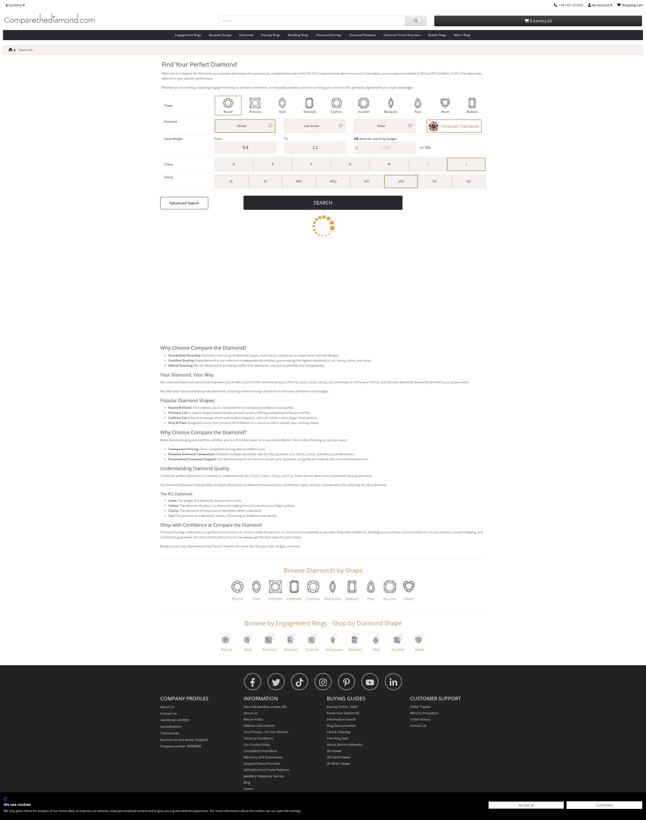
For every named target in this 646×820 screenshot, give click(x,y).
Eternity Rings (270, 35)
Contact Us (168, 713)
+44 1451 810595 (571, 5)
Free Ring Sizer (337, 738)
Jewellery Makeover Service (264, 776)
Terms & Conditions (258, 738)
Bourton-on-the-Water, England (184, 739)
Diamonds (246, 35)
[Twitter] (276, 682)
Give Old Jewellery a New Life (265, 706)
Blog (247, 782)
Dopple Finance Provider (262, 763)
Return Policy (253, 719)
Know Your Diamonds (343, 713)
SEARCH (323, 202)
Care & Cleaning (338, 732)
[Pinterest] (346, 682)
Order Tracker (420, 706)
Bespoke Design (220, 35)
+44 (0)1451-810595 (174, 720)
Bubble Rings (437, 35)
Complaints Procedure (260, 751)
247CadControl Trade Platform (266, 769)
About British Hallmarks (344, 744)
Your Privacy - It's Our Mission (266, 732)
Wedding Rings (298, 35)
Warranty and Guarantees (263, 757)
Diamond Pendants (362, 35)
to (286, 139)
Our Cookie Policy (257, 744)
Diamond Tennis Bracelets (402, 35)
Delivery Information (259, 725)
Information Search (341, 719)
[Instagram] (323, 682)
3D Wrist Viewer (338, 763)
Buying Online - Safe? (342, 706)
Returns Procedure (424, 713)
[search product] (416, 21)
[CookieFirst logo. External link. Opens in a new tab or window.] (6, 799)
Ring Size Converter (341, 725)
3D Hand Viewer (339, 757)
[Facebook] (252, 682)
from (218, 139)
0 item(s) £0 (540, 21)
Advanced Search (184, 203)
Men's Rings (462, 35)
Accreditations (171, 726)
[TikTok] (299, 682)
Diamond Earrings (329, 35)
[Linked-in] (393, 682)
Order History (420, 719)
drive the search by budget (375, 139)
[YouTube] (370, 682)
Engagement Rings (188, 35)
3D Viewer (334, 751)
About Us (167, 707)
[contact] (555, 5)
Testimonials (169, 733)
